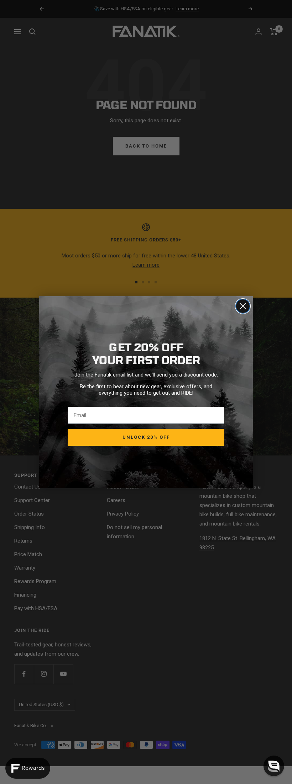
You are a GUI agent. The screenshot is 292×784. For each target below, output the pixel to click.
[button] (274, 766)
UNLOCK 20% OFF (146, 437)
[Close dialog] (243, 306)
